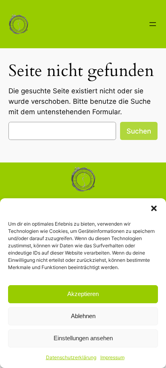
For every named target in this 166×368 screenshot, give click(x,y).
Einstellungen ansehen (83, 338)
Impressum (112, 357)
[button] (154, 208)
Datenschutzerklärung (71, 357)
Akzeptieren (83, 293)
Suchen (139, 131)
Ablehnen (83, 315)
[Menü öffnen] (153, 24)
